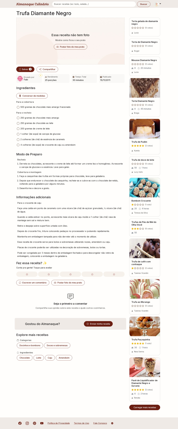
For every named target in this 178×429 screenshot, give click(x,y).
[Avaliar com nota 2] (48, 274)
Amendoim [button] (64, 357)
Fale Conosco (100, 423)
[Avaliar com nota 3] (70, 274)
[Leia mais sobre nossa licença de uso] (112, 423)
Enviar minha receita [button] (100, 324)
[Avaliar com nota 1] (27, 274)
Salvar (26, 69)
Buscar (143, 4)
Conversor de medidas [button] (33, 96)
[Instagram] (27, 423)
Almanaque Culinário (32, 4)
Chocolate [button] (25, 357)
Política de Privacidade (59, 423)
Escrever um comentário (34, 282)
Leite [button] (38, 357)
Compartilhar (49, 69)
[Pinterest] (34, 423)
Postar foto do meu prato (72, 47)
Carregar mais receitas (145, 407)
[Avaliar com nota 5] (114, 274)
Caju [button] (50, 357)
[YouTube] (41, 423)
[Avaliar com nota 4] (92, 274)
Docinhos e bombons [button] (30, 345)
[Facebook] (20, 423)
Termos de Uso (81, 423)
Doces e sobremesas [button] (57, 345)
